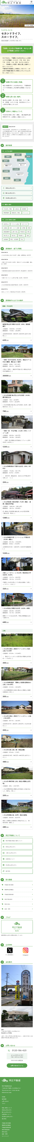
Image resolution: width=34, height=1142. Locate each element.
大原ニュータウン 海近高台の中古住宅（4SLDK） (13, 292)
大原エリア (20, 174)
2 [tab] (17, 26)
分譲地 (5, 228)
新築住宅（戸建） (16, 212)
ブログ (3, 1103)
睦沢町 (5, 161)
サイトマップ (5, 1136)
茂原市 (8, 156)
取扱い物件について (7, 1108)
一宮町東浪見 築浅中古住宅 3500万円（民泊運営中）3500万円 (16, 271)
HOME (3, 1097)
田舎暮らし (21, 235)
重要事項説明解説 (6, 1125)
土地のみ (17, 209)
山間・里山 (15, 231)
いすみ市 (16, 169)
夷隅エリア (8, 165)
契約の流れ (4, 1131)
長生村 (28, 156)
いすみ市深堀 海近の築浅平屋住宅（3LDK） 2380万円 (14, 285)
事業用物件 (6, 212)
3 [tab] (19, 26)
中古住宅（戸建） (8, 209)
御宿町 (17, 180)
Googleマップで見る (6, 1033)
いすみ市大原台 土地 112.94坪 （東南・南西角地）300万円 (16, 255)
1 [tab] (14, 26)
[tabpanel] (17, 13)
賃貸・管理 (4, 1134)
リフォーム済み (15, 224)
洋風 (28, 231)
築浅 (28, 235)
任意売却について (6, 1114)
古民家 (23, 228)
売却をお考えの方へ (7, 1110)
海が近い (14, 235)
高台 (22, 239)
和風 (29, 228)
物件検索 (4, 1099)
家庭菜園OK (7, 231)
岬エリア (22, 165)
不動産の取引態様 (6, 1123)
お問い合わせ (5, 1101)
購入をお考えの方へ (7, 1112)
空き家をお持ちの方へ (7, 1116)
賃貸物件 (24, 209)
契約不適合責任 (6, 1129)
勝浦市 (6, 178)
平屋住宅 (22, 231)
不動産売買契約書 (6, 1127)
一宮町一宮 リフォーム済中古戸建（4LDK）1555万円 (14, 278)
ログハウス (24, 224)
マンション (26, 212)
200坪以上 (6, 224)
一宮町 (20, 160)
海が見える (6, 235)
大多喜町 (6, 171)
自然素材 (6, 239)
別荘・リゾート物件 (14, 228)
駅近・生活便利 (14, 239)
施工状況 (4, 1118)
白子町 (18, 154)
